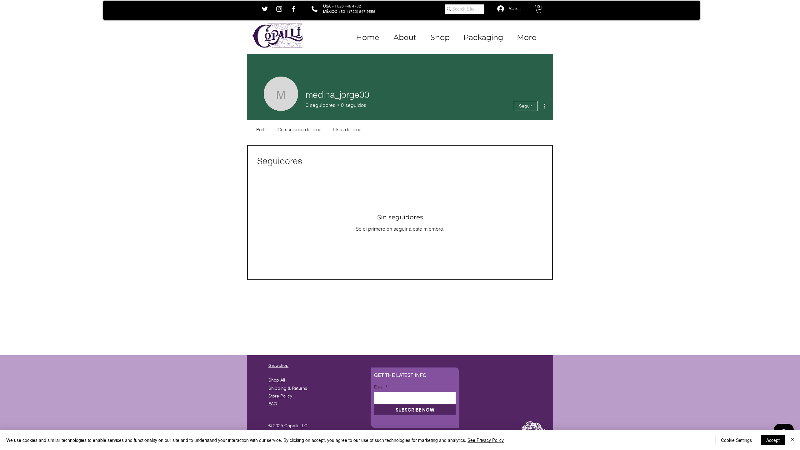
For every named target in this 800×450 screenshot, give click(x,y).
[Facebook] (294, 9)
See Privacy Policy (486, 440)
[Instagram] (279, 9)
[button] (538, 8)
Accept (773, 440)
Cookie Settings (736, 440)
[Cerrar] (792, 440)
